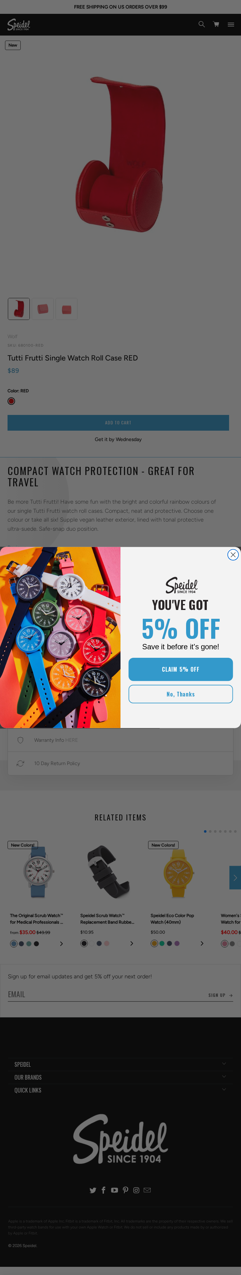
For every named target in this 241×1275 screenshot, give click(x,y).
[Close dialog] (233, 554)
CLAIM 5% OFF (181, 669)
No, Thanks (181, 694)
